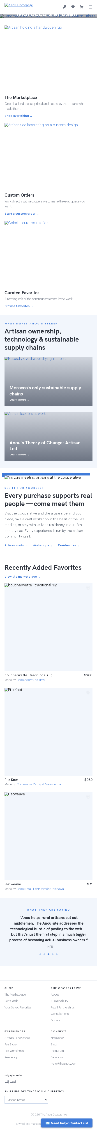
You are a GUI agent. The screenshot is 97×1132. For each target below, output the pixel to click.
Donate (55, 1020)
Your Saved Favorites (18, 1007)
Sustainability (59, 1000)
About (55, 994)
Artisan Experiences (17, 1037)
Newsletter (57, 1037)
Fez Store (10, 1044)
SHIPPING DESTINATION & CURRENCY (35, 1091)
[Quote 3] (48, 954)
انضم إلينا (10, 1081)
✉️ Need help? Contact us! (66, 1123)
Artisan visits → (16, 545)
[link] (48, 632)
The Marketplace (15, 994)
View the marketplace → (22, 576)
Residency (11, 1057)
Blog (54, 1044)
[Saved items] (73, 7)
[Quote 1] (40, 954)
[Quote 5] (57, 954)
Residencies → (68, 545)
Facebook (57, 1057)
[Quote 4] (52, 954)
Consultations (60, 1013)
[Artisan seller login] (64, 7)
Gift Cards (11, 1000)
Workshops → (43, 545)
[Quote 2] (44, 954)
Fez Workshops (14, 1050)
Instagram (57, 1050)
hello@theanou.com (63, 1063)
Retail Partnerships (62, 1007)
